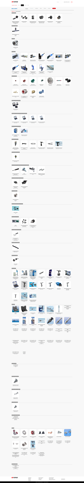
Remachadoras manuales (50, 148)
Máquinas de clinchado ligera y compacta (15, 72)
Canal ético (29, 480)
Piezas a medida (15, 212)
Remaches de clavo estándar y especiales (41, 325)
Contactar (54, 8)
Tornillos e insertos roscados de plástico (15, 418)
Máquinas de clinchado (59, 60)
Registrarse (29, 478)
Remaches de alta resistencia (58, 313)
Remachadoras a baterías (59, 277)
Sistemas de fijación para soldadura (16, 467)
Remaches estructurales (24, 348)
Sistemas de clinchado (50, 72)
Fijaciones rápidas (15, 398)
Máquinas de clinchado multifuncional (33, 72)
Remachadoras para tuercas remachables (67, 289)
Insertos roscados (41, 96)
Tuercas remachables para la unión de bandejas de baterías (15, 454)
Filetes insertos (15, 85)
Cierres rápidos (15, 264)
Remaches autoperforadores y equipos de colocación (24, 301)
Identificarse (29, 477)
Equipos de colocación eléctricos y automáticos (16, 149)
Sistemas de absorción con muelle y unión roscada (41, 22)
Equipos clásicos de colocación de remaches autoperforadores (16, 278)
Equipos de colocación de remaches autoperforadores (24, 278)
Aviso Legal (40, 479)
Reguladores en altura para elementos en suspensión (41, 174)
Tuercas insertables (59, 436)
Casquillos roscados (15, 47)
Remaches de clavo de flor (16, 325)
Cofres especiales (15, 366)
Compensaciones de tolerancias (15, 187)
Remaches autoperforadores (41, 313)
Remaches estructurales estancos (42, 342)
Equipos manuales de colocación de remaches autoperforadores (33, 278)
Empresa (49, 8)
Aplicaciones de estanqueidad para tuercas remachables (15, 437)
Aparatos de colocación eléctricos (16, 239)
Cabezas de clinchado (15, 60)
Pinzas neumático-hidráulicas (41, 148)
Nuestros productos (41, 477)
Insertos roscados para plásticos (33, 97)
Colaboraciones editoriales (52, 479)
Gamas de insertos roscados (15, 96)
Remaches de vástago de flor (58, 336)
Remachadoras (59, 289)
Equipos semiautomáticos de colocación (15, 136)
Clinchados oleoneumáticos (41, 60)
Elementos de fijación (24, 22)
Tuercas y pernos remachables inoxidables (42, 454)
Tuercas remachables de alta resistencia (24, 449)
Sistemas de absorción (50, 22)
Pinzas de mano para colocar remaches (24, 149)
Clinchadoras (24, 60)
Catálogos (36, 8)
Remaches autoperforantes (50, 313)
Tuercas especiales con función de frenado (50, 437)
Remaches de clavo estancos (32, 325)
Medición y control (14, 5)
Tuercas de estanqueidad (33, 437)
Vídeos (41, 8)
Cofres (15, 225)
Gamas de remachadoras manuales (42, 278)
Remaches (24, 353)
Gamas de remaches (33, 313)
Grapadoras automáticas (24, 135)
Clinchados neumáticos (33, 60)
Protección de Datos (51, 477)
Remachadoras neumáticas (59, 148)
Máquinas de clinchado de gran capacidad (68, 61)
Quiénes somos (40, 478)
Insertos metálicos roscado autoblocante (24, 97)
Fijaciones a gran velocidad (33, 174)
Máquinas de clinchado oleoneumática (41, 72)
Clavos (24, 174)
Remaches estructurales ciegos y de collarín (16, 348)
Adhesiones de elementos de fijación (15, 35)
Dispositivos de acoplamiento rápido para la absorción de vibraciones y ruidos (15, 22)
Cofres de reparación (15, 109)
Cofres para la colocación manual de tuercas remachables (24, 314)
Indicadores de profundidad (15, 161)
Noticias (45, 8)
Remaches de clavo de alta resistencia (67, 314)
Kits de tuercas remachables (15, 122)
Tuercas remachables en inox (41, 442)
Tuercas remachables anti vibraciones (59, 22)
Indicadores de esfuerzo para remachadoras (50, 278)
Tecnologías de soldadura (16, 251)
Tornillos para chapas (15, 411)
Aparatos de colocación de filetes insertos (15, 174)
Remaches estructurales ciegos (68, 337)
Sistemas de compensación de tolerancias (24, 187)
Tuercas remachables (15, 448)
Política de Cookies (51, 478)
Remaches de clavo (24, 325)
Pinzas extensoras (33, 148)
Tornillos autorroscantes (16, 385)
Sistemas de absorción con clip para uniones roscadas (33, 22)
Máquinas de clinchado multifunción (24, 72)
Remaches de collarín (50, 325)
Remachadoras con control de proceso (67, 278)
